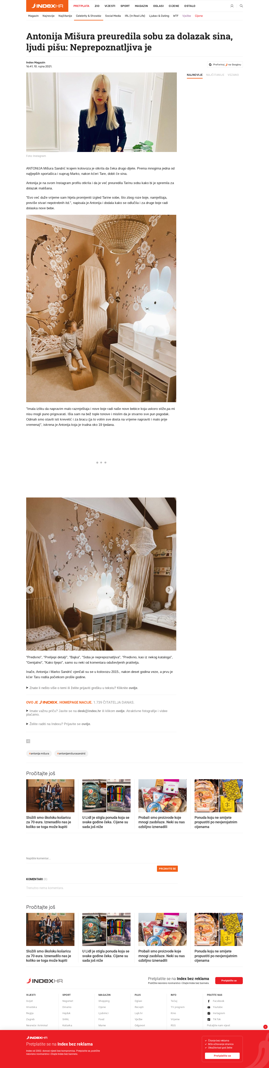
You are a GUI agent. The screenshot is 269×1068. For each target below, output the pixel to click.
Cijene (174, 6)
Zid (97, 6)
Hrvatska (31, 1007)
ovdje (120, 711)
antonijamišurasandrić (71, 753)
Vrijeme (175, 1019)
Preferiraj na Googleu (227, 64)
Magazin (33, 16)
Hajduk (66, 1013)
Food (101, 1019)
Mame (102, 1025)
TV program (178, 1007)
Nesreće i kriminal (37, 1025)
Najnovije (49, 16)
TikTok (217, 1019)
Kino (173, 1013)
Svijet (29, 1000)
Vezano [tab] (233, 75)
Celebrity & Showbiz (88, 16)
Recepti (139, 1007)
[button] (31, 794)
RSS (173, 1025)
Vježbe (186, 16)
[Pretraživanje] (240, 6)
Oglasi (158, 6)
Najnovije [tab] (195, 75)
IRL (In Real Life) (135, 16)
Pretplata (81, 6)
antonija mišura (39, 753)
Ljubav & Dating (159, 16)
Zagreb (30, 1019)
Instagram (219, 1013)
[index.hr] (47, 6)
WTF (175, 16)
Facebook (218, 1000)
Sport (125, 6)
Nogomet (67, 1000)
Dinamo (66, 1007)
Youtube (218, 1007)
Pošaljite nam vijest (218, 1025)
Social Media (113, 16)
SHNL (65, 1019)
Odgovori (140, 1025)
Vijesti (110, 6)
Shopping (103, 1000)
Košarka (67, 1025)
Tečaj (174, 1000)
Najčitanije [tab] (215, 75)
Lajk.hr (139, 1013)
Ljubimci (103, 1013)
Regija (29, 1013)
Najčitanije (65, 16)
